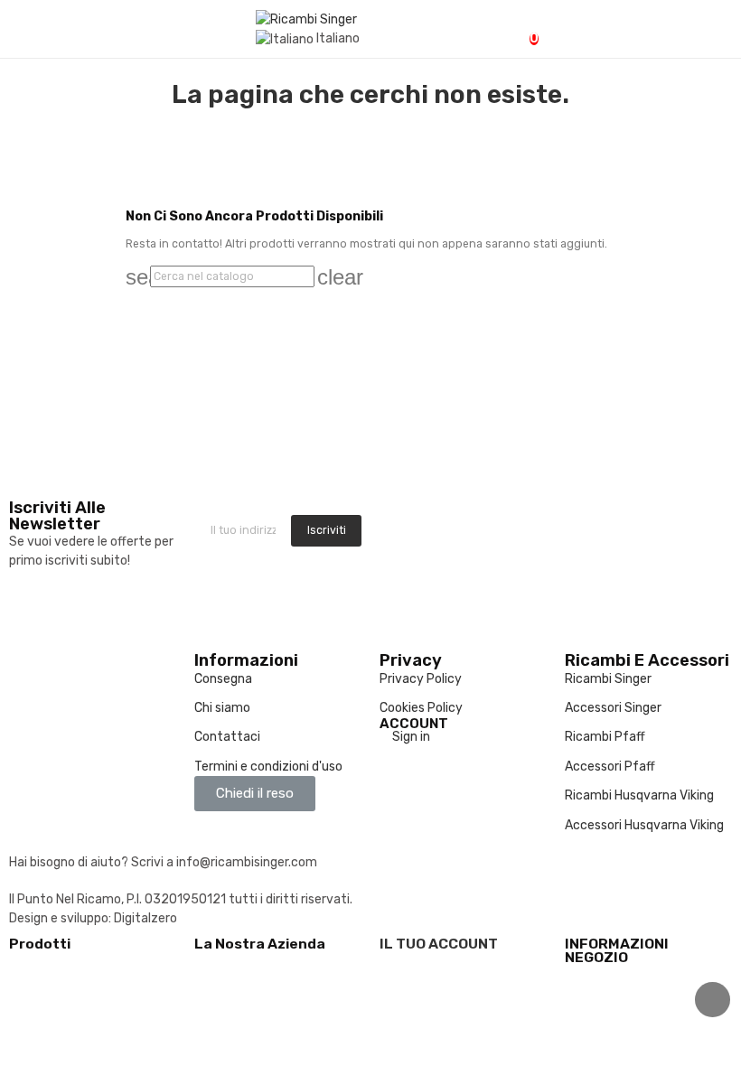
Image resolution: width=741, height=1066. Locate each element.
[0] (518, 30)
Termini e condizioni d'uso (268, 766)
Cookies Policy (421, 707)
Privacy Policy (421, 679)
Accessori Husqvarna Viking (644, 825)
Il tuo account (439, 943)
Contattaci (227, 736)
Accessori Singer (613, 707)
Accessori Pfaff (610, 766)
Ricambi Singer (608, 679)
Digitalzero (145, 918)
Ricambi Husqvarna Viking (639, 795)
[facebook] (384, 534)
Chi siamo (222, 707)
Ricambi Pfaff (605, 736)
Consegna (223, 679)
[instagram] (403, 534)
